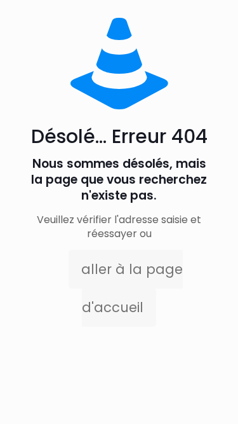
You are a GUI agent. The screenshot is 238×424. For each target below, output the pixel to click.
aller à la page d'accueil (132, 288)
